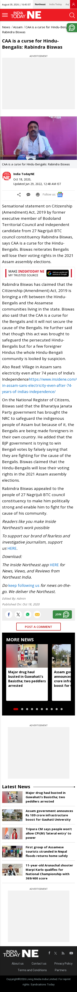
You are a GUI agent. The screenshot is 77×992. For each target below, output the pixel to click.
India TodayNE (23, 174)
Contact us (39, 963)
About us (18, 963)
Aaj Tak (69, 4)
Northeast (40, 4)
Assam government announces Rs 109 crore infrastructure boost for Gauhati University (49, 815)
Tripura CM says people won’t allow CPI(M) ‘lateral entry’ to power (49, 833)
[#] (27, 614)
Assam (18, 27)
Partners (61, 970)
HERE (11, 548)
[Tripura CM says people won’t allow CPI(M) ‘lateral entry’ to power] (12, 833)
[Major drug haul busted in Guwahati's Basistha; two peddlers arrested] (27, 656)
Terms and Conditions (32, 970)
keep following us (23, 585)
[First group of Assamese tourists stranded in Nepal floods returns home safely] (12, 851)
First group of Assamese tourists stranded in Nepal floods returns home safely (47, 851)
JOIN (58, 614)
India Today (55, 4)
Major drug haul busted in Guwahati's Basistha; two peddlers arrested (27, 679)
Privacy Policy (63, 963)
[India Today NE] (27, 15)
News (6, 27)
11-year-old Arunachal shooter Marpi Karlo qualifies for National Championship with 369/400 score (49, 871)
